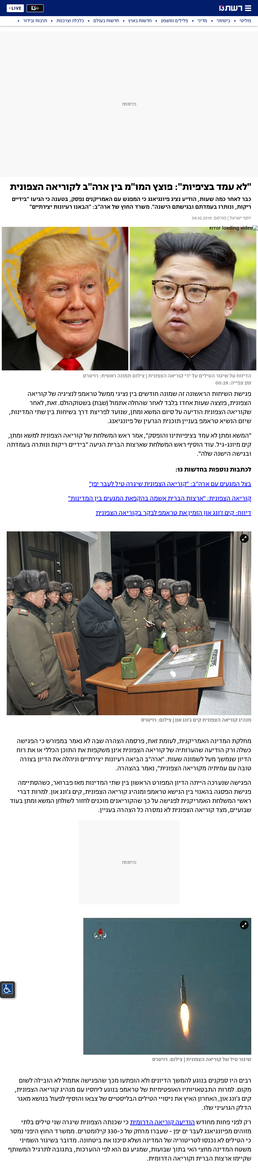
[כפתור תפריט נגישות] (7, 989)
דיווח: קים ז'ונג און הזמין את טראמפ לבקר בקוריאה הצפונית (173, 513)
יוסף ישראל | (238, 218)
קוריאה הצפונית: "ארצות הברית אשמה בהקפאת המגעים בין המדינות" (159, 499)
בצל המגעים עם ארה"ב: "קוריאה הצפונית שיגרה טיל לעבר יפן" (170, 484)
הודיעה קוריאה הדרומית (162, 1123)
